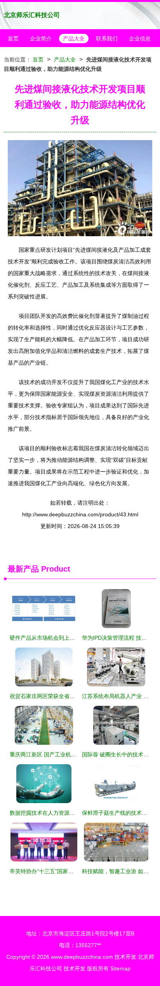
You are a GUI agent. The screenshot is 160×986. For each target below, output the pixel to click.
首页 (13, 38)
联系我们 (107, 38)
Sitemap (120, 968)
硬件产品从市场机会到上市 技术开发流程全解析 (67, 638)
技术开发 (125, 957)
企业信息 (140, 38)
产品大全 (74, 38)
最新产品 (23, 569)
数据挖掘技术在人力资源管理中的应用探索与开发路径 (75, 813)
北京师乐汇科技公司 (32, 15)
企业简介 (41, 38)
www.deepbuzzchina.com (82, 957)
